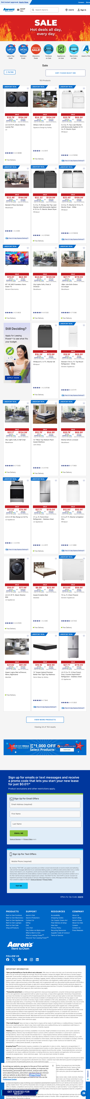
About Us (75, 915)
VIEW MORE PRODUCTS (45, 720)
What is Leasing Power (35, 935)
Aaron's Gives (77, 920)
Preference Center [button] (10, 1079)
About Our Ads (77, 923)
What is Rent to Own (33, 933)
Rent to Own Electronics (14, 918)
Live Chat (29, 928)
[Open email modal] (20, 1093)
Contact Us (30, 920)
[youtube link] (25, 959)
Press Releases (77, 930)
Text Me (19, 886)
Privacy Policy (28, 839)
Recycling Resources (58, 930)
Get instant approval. (15, 2)
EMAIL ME (18, 833)
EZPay (28, 923)
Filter (11, 72)
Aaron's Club (30, 915)
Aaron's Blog (76, 918)
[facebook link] (7, 959)
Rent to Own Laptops (13, 923)
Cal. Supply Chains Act (59, 920)
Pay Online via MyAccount (35, 930)
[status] (45, 783)
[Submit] (33, 10)
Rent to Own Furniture (14, 915)
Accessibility (55, 915)
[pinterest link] (19, 959)
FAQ (27, 925)
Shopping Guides (57, 918)
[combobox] (44, 9)
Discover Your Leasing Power (37, 938)
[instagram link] (31, 959)
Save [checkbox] (27, 88)
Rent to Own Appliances (14, 920)
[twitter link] (13, 959)
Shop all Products (12, 928)
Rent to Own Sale (12, 925)
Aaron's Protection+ (33, 918)
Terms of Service (15, 839)
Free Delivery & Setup (59, 923)
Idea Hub (54, 925)
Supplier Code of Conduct (60, 933)
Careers (81, 2)
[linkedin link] (37, 959)
